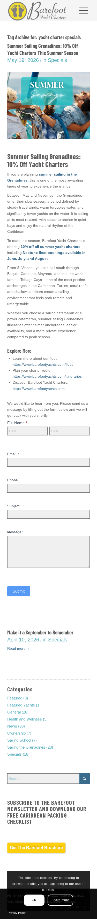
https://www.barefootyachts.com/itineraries (47, 376)
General (14, 712)
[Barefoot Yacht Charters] (40, 10)
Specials (57, 60)
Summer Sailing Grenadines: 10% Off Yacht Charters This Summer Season (42, 49)
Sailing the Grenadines (26, 747)
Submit (19, 591)
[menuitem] (84, 10)
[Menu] (84, 10)
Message (15, 532)
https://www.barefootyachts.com (39, 389)
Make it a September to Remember (40, 632)
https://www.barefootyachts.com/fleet (43, 364)
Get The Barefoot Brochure (36, 847)
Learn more (60, 900)
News (12, 726)
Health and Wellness (24, 719)
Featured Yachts (21, 705)
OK (34, 900)
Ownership (16, 733)
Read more (16, 648)
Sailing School (19, 740)
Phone (12, 480)
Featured (14, 698)
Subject (13, 506)
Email (13, 454)
